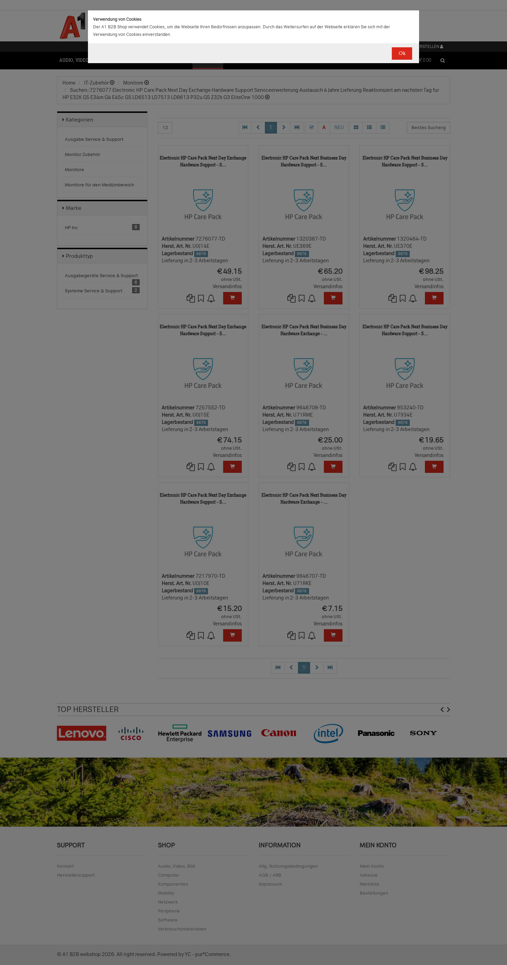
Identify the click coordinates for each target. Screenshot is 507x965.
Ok (402, 53)
